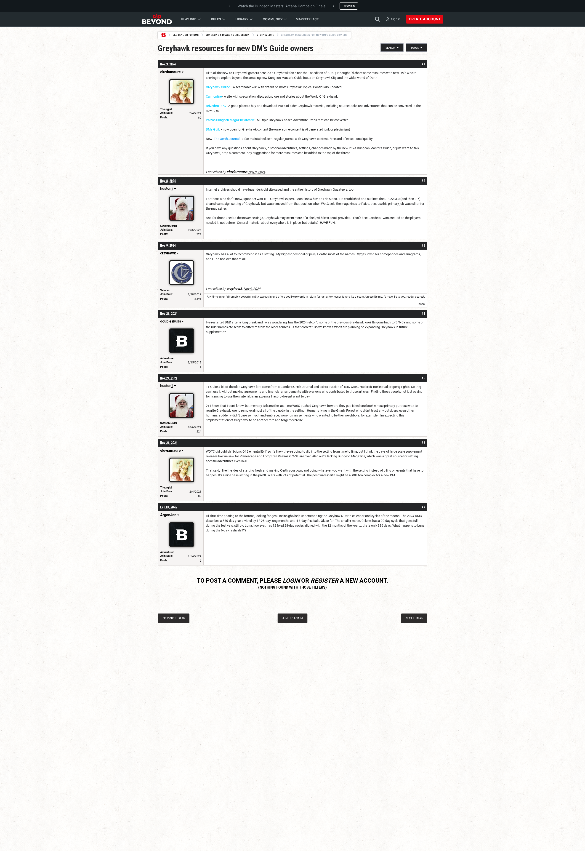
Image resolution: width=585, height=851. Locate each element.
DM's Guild (213, 129)
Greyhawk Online (218, 87)
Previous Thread (173, 618)
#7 (423, 507)
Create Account (425, 19)
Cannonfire (214, 96)
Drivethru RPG (216, 106)
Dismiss (349, 6)
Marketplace (307, 19)
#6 (423, 443)
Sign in (396, 19)
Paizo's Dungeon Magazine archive (230, 120)
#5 (423, 378)
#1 (423, 64)
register (324, 580)
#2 (423, 181)
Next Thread (414, 618)
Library (241, 19)
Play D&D (189, 19)
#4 (423, 313)
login (291, 580)
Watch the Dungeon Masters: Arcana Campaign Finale (281, 6)
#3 (423, 245)
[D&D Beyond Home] (157, 19)
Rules (216, 19)
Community (273, 19)
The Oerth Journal (226, 139)
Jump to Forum (292, 618)
